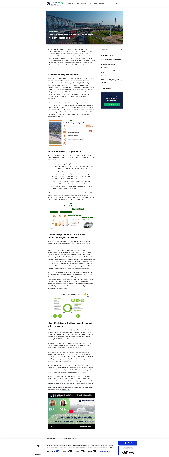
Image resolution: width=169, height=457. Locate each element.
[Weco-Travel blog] (55, 4)
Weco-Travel (53, 41)
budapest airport (51, 438)
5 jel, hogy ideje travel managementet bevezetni (111, 75)
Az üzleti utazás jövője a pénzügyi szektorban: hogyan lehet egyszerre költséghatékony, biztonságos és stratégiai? (112, 81)
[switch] (70, 451)
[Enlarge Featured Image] (84, 27)
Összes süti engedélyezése (128, 443)
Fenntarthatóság (53, 31)
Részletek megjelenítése (104, 451)
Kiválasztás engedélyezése (128, 448)
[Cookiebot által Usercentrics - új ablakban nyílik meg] (38, 454)
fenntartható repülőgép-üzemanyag (68, 438)
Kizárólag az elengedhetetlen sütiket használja (128, 452)
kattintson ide (65, 389)
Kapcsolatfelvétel (112, 104)
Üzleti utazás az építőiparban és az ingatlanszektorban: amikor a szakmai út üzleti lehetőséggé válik (110, 66)
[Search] (122, 3)
